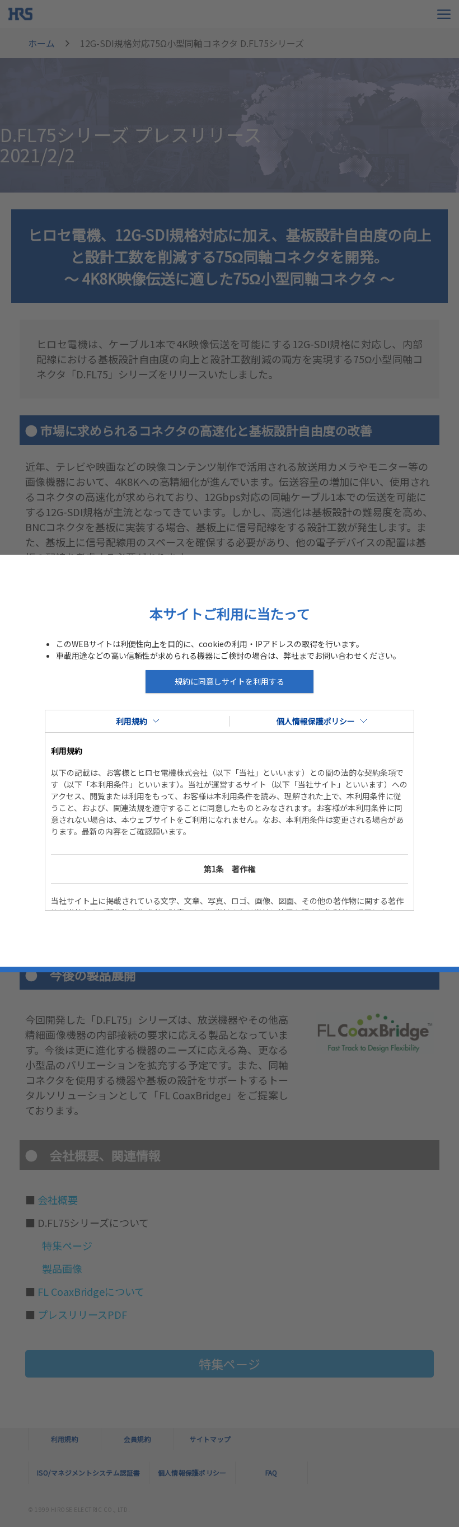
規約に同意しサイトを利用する (229, 681)
